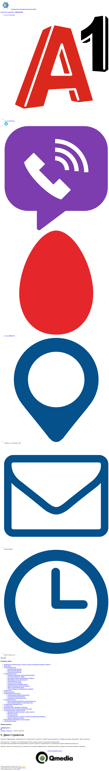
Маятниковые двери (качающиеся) (17, 679)
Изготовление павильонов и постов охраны (17, 719)
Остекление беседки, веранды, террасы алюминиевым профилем (26, 716)
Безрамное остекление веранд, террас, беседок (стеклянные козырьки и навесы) (27, 664)
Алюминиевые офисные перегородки (18, 695)
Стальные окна (8, 705)
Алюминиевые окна (10, 699)
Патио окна (7, 666)
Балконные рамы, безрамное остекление (15, 707)
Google (19, 767)
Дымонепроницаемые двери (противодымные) (21, 675)
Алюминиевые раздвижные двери (17, 684)
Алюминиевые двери (10, 673)
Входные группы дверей (14, 682)
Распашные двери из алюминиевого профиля (20, 678)
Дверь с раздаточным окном (15, 687)
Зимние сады (8, 690)
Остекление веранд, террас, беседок (14, 710)
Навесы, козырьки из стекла (15, 718)
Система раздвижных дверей (15, 676)
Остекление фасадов (10, 667)
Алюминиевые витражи (14, 669)
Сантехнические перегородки (16, 696)
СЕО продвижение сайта (54, 751)
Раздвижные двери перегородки (16, 698)
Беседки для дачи (12, 713)
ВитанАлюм (11, 739)
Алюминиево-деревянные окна (13, 704)
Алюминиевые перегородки (12, 693)
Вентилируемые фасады (14, 670)
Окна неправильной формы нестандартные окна (21, 701)
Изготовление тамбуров (14, 672)
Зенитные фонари (9, 692)
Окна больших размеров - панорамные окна (20, 702)
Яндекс (23, 767)
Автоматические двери (14, 681)
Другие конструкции (10, 721)
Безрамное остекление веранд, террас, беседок (20, 712)
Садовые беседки (12, 715)
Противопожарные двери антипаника (18, 686)
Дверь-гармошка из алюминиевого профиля (20, 689)
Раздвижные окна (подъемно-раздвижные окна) (18, 709)
